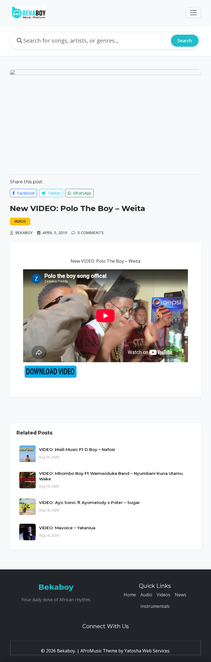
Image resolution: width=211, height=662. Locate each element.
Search (184, 41)
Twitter (53, 193)
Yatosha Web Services (147, 651)
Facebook (25, 193)
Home (130, 595)
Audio (146, 595)
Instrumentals (155, 606)
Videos (163, 595)
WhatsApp (81, 193)
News (180, 595)
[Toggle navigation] (193, 12)
